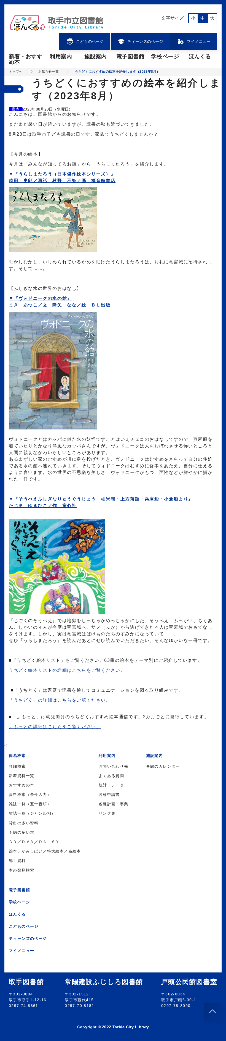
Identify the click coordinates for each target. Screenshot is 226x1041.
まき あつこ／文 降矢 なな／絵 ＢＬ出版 (60, 305)
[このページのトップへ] (213, 1011)
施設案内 (95, 56)
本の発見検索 (21, 870)
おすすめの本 (21, 785)
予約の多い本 (21, 832)
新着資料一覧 (21, 775)
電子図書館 (130, 56)
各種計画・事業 (113, 804)
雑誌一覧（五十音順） (30, 804)
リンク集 (107, 813)
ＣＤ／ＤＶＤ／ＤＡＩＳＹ (34, 842)
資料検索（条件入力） (30, 794)
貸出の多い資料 (24, 823)
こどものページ (90, 41)
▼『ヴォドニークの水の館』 (40, 298)
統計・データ (111, 785)
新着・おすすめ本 (25, 59)
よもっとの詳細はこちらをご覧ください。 (55, 726)
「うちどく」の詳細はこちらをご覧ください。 (60, 700)
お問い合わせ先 (113, 766)
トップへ (15, 72)
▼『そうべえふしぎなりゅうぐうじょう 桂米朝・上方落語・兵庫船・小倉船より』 (101, 499)
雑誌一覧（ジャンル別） (32, 813)
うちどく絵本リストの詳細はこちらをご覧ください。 (67, 670)
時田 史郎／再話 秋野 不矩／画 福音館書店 (62, 180)
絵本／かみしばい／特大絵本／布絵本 (45, 851)
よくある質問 (111, 775)
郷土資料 (17, 860)
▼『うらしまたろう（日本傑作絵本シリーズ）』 (62, 174)
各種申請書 (109, 794)
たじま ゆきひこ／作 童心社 (43, 505)
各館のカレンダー (163, 766)
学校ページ (165, 56)
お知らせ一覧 (48, 72)
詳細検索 (17, 766)
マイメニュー (199, 41)
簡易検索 (17, 755)
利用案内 (61, 56)
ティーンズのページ (145, 41)
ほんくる (200, 56)
